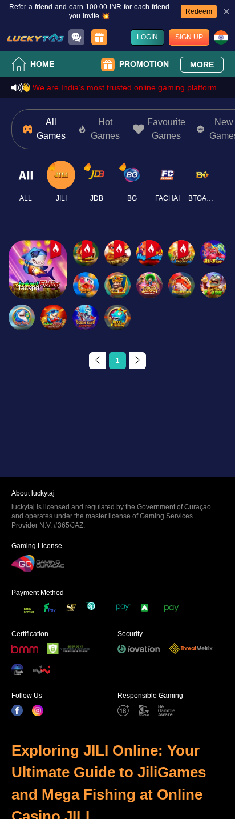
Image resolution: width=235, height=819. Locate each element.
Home (42, 64)
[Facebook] (17, 710)
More (202, 64)
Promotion (144, 64)
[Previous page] (97, 360)
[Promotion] (99, 37)
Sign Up (189, 37)
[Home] (35, 37)
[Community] (76, 37)
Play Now (38, 279)
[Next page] (137, 360)
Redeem (198, 11)
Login (147, 37)
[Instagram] (37, 710)
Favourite (38, 253)
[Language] (221, 37)
